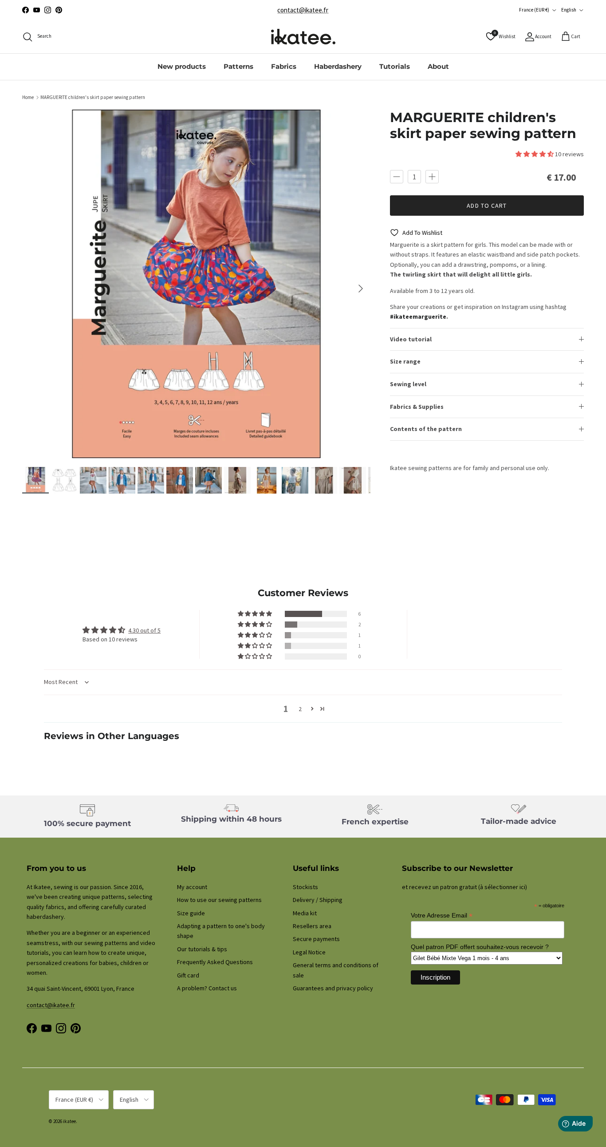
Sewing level (408, 384)
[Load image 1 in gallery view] (196, 284)
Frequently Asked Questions (215, 962)
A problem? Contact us (207, 988)
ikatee (69, 1121)
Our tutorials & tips (202, 949)
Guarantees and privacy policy (333, 988)
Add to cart (487, 206)
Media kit (305, 913)
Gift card (188, 975)
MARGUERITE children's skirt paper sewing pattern (92, 97)
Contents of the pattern (426, 429)
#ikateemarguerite (418, 316)
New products (181, 66)
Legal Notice (309, 952)
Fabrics (283, 66)
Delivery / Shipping (317, 900)
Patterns (238, 66)
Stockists (305, 887)
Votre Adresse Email (441, 915)
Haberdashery (338, 66)
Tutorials (394, 66)
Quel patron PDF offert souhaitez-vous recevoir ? (480, 946)
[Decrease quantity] (396, 176)
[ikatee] (303, 36)
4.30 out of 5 (144, 630)
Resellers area (312, 926)
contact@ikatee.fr (302, 10)
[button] (535, 154)
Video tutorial (411, 339)
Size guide (191, 913)
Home (28, 97)
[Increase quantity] (432, 176)
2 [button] (300, 709)
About (438, 66)
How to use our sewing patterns (219, 900)
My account (192, 887)
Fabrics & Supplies (417, 406)
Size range (405, 361)
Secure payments (316, 939)
